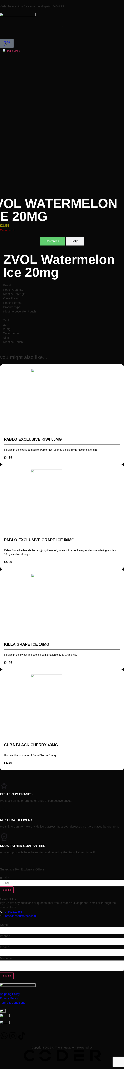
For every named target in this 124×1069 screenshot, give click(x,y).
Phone (5, 936)
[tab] (52, 241)
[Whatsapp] (4, 1036)
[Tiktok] (22, 1036)
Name (5, 924)
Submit (7, 889)
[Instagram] (13, 1036)
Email (4, 877)
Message (7, 958)
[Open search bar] (62, 27)
